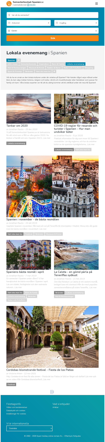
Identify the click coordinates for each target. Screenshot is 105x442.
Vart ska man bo (43, 71)
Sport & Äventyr (15, 71)
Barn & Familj (58, 64)
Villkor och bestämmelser (16, 407)
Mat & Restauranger (17, 67)
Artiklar (55, 407)
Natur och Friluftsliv (73, 67)
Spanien (11, 60)
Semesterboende (28, 64)
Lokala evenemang (75, 64)
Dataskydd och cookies (15, 410)
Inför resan (13, 64)
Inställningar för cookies (16, 414)
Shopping (89, 67)
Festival (28, 234)
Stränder (29, 71)
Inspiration (44, 64)
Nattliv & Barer (54, 67)
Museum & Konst (36, 67)
